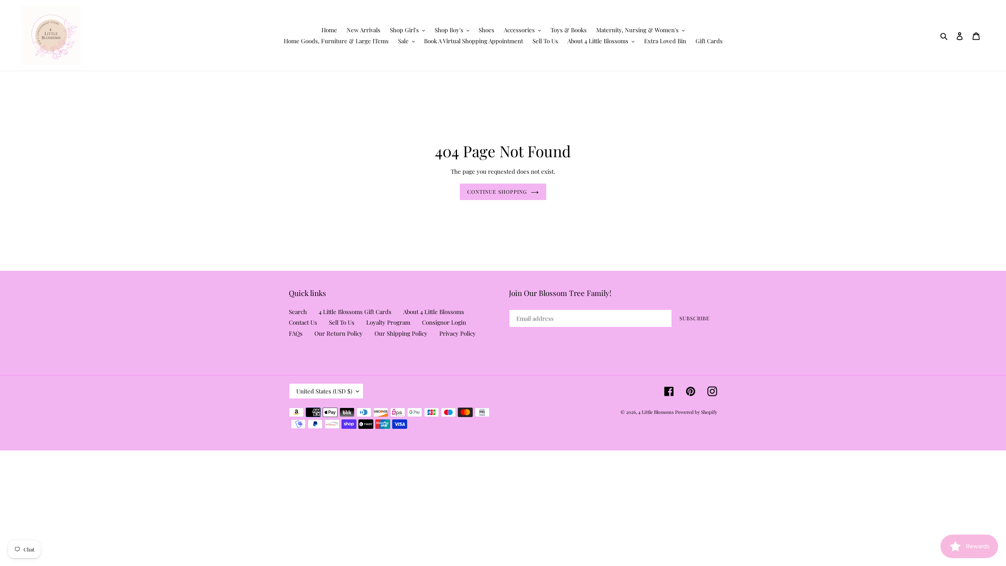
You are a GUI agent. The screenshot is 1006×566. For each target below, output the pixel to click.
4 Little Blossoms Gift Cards (355, 312)
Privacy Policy (457, 333)
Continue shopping (497, 191)
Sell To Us (341, 322)
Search (298, 312)
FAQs (296, 333)
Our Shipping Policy (401, 333)
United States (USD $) (324, 391)
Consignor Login (444, 322)
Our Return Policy (338, 333)
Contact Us (303, 322)
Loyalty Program (388, 322)
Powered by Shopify (696, 412)
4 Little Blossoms (656, 412)
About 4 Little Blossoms (433, 312)
